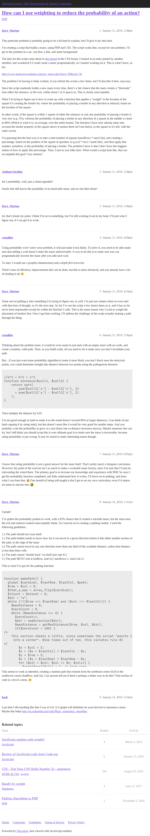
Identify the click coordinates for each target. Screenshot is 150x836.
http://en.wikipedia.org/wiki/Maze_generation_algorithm (54, 711)
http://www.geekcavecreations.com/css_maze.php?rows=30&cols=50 (42, 74)
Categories (19, 822)
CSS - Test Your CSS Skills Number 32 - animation (36, 769)
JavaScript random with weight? (23, 739)
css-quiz (24, 774)
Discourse (22, 831)
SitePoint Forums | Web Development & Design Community (37, 3)
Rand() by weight (13, 783)
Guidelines (35, 822)
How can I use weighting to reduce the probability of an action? (71, 13)
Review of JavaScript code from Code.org (30, 754)
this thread (51, 58)
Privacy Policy (76, 822)
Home (5, 822)
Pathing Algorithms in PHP (20, 798)
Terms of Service (54, 822)
